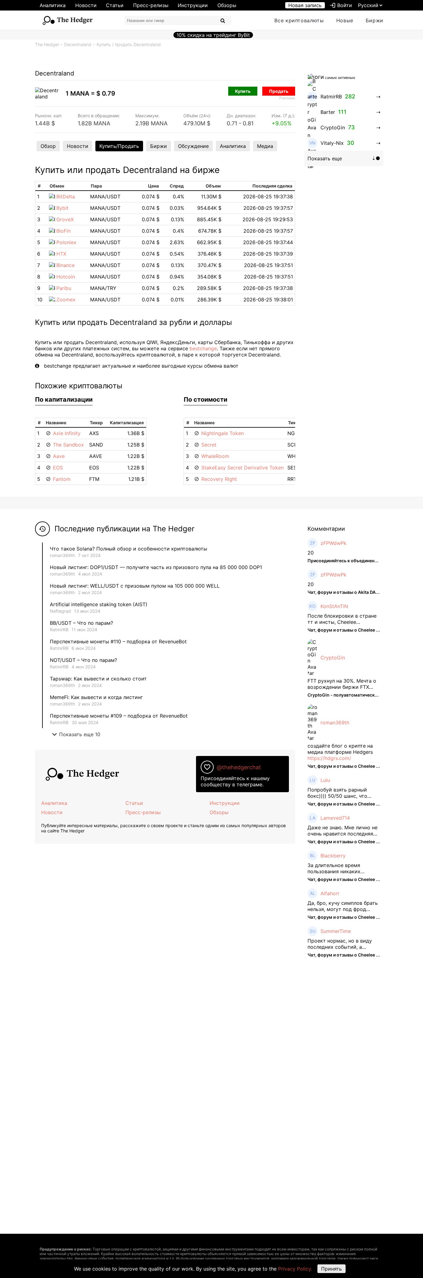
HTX (61, 254)
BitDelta (65, 196)
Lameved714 (335, 818)
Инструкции (193, 5)
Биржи (374, 20)
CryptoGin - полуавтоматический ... (345, 694)
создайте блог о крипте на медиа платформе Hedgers (340, 749)
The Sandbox (68, 445)
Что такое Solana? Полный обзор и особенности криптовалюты (128, 549)
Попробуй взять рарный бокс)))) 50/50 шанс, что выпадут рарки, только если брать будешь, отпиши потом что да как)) (343, 793)
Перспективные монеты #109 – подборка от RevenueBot (119, 716)
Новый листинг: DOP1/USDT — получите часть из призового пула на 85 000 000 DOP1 (156, 567)
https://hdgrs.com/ (329, 758)
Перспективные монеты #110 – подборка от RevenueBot (118, 641)
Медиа (265, 146)
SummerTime (336, 931)
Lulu (325, 780)
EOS (58, 467)
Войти (340, 5)
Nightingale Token (222, 433)
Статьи (115, 5)
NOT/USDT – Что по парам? (84, 660)
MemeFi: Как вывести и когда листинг (96, 697)
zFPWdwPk (334, 543)
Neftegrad (60, 611)
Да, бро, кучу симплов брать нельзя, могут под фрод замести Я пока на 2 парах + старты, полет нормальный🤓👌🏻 (342, 906)
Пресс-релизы (150, 5)
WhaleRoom (215, 456)
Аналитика (53, 5)
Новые (344, 20)
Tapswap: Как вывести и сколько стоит (98, 679)
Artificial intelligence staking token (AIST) (98, 604)
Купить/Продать (119, 146)
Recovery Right (219, 479)
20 (310, 553)
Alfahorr (330, 893)
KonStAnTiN (334, 606)
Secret (208, 445)
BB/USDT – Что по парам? (81, 623)
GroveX (65, 219)
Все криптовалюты (299, 20)
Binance (65, 265)
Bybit (62, 208)
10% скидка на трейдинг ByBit (213, 35)
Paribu (63, 288)
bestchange (203, 348)
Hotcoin (65, 277)
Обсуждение (193, 146)
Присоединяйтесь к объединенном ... (347, 560)
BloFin (63, 231)
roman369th (62, 555)
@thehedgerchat (239, 767)
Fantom (62, 479)
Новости (86, 5)
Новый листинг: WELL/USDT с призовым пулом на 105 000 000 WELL (135, 586)
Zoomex (66, 299)
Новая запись (305, 5)
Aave (59, 456)
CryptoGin (333, 657)
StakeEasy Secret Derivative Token (242, 467)
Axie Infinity (67, 433)
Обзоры (226, 5)
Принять (331, 1269)
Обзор (48, 146)
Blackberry (333, 856)
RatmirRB (59, 629)
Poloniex (66, 242)
